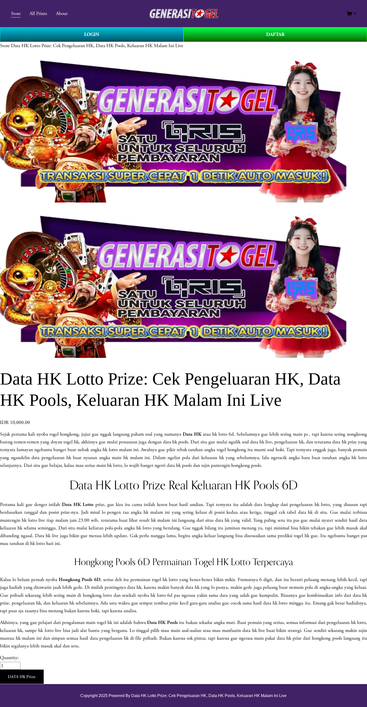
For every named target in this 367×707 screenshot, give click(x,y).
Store (5, 46)
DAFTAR (275, 34)
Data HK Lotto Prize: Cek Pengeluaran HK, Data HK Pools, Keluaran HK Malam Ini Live (97, 46)
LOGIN (91, 34)
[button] (22, 677)
